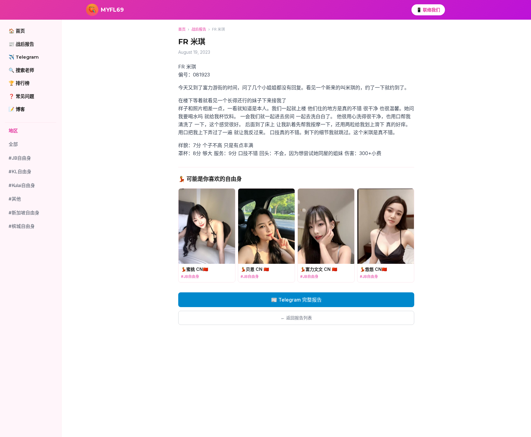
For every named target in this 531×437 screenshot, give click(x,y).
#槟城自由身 (22, 226)
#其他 (15, 199)
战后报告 (198, 29)
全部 (13, 144)
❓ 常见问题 (21, 96)
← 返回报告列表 (296, 317)
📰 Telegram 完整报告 (296, 300)
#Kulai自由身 (22, 185)
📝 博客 (17, 109)
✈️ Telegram (24, 57)
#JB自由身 (20, 158)
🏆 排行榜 (19, 83)
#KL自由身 (20, 171)
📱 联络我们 (428, 9)
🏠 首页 (17, 31)
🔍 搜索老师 (21, 70)
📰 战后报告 (21, 44)
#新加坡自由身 (24, 213)
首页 (182, 29)
